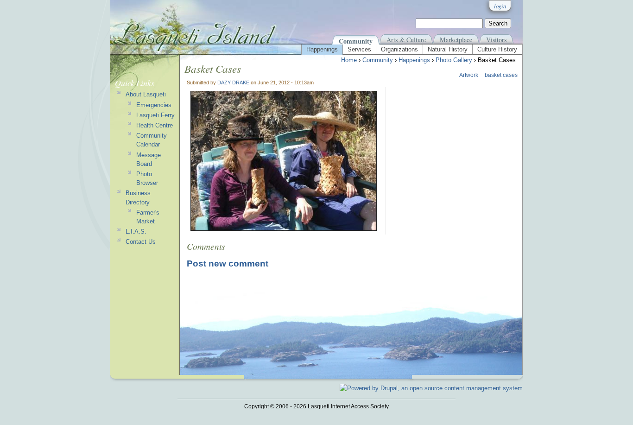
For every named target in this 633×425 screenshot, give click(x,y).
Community (356, 41)
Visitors (496, 39)
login (500, 6)
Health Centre (154, 125)
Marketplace (456, 39)
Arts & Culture (406, 39)
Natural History (448, 49)
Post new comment (227, 263)
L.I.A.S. (136, 231)
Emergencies (153, 104)
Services (359, 49)
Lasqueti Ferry (155, 115)
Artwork (468, 75)
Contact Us (141, 241)
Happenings (322, 49)
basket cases (501, 75)
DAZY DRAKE (233, 82)
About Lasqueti (146, 94)
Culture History (497, 49)
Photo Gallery (454, 60)
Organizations (399, 49)
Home (349, 60)
